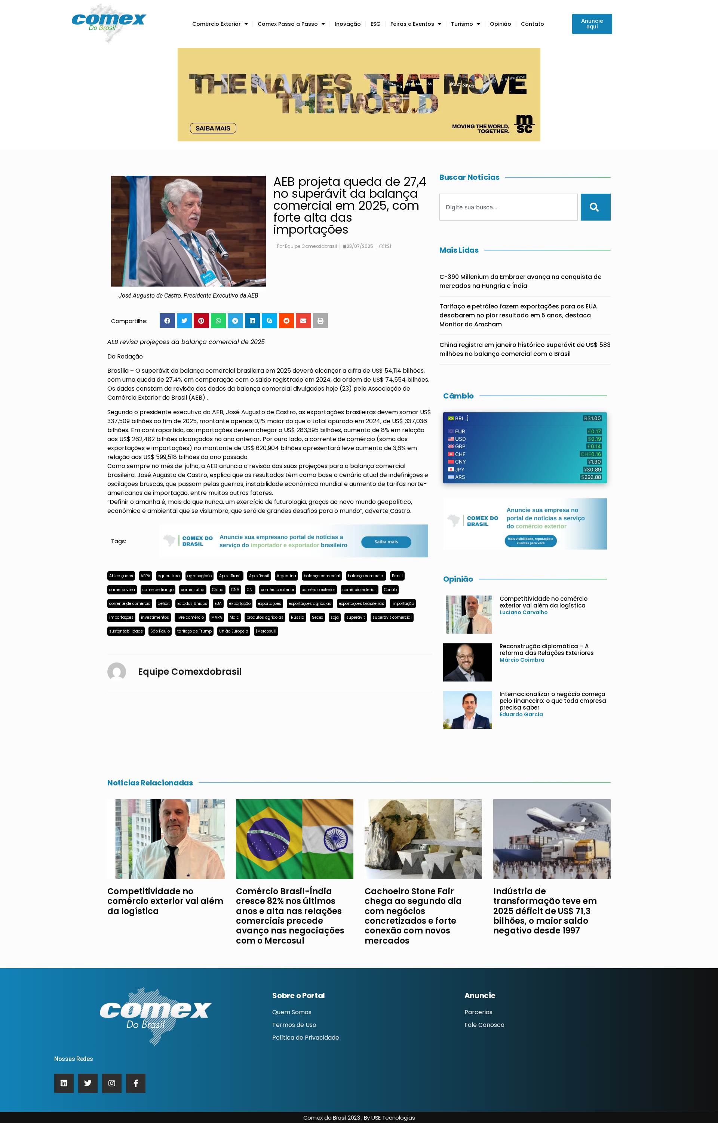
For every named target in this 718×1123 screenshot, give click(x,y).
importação (403, 603)
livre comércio (190, 617)
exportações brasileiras (361, 603)
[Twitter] (88, 1083)
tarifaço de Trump (194, 631)
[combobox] (508, 207)
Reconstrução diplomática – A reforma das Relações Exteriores (547, 649)
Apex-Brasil (230, 576)
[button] (167, 321)
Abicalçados (121, 576)
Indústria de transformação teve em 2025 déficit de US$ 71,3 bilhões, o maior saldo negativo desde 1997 (545, 911)
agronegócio (199, 576)
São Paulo (160, 631)
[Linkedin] (64, 1083)
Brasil (397, 576)
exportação (240, 603)
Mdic (234, 617)
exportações (269, 603)
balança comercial (322, 576)
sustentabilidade (126, 631)
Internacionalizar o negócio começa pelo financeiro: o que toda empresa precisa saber (553, 700)
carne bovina (122, 590)
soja (335, 617)
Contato (532, 24)
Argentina (286, 576)
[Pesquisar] (596, 207)
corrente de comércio (129, 603)
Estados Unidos (192, 603)
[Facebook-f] (135, 1083)
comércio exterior (277, 590)
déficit (164, 603)
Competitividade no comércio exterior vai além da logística (543, 602)
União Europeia (233, 631)
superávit (355, 617)
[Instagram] (112, 1083)
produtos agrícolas (264, 617)
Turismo (462, 24)
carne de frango (158, 590)
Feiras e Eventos (412, 24)
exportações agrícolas (310, 603)
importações (121, 617)
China (218, 590)
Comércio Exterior (216, 24)
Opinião (500, 24)
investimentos (155, 617)
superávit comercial (392, 617)
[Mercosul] (266, 631)
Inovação (348, 24)
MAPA (216, 617)
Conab (390, 590)
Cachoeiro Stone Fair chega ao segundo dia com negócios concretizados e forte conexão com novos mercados (413, 916)
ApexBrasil (259, 576)
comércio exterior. (360, 590)
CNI (250, 590)
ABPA (145, 576)
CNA (235, 590)
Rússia (297, 617)
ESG (376, 24)
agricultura (169, 576)
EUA (218, 603)
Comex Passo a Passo (288, 24)
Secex (317, 617)
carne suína (193, 590)
